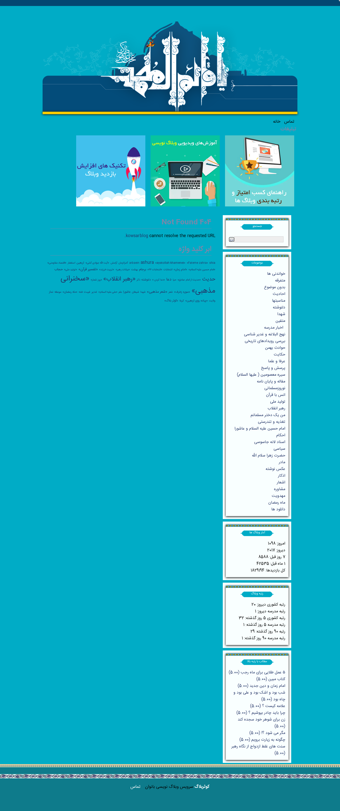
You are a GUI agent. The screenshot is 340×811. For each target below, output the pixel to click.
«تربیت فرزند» (106, 270)
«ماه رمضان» (69, 291)
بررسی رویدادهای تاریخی (265, 341)
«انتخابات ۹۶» (154, 270)
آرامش (114, 263)
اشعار (281, 482)
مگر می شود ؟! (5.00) (267, 733)
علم (120, 292)
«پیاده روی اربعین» (196, 300)
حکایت (279, 354)
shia (212, 262)
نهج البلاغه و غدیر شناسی (264, 334)
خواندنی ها (276, 273)
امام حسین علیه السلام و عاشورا (259, 428)
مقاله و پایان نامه (271, 381)
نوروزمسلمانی (274, 388)
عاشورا (127, 291)
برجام (142, 269)
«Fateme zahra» (197, 263)
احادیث (279, 294)
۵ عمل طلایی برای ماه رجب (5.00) (257, 672)
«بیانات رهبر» (122, 270)
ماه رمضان (276, 502)
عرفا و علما (276, 361)
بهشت (134, 270)
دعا (168, 279)
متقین (280, 321)
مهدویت (278, 496)
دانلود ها (278, 509)
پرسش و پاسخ (273, 368)
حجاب (58, 269)
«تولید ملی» (70, 270)
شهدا (143, 292)
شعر (171, 292)
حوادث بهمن (275, 348)
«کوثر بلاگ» (171, 300)
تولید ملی (277, 401)
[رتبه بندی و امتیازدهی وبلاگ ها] (259, 205)
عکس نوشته (275, 469)
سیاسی (279, 449)
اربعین (80, 262)
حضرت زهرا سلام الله (268, 455)
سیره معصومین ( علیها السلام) (261, 374)
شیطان (135, 292)
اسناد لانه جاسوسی (269, 442)
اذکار (281, 475)
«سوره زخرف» (182, 291)
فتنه (81, 292)
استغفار (71, 263)
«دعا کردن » (158, 280)
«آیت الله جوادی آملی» (97, 263)
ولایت (212, 301)
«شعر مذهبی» (157, 292)
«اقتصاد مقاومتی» (56, 263)
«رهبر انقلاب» (119, 279)
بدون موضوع (274, 287)
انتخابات (168, 270)
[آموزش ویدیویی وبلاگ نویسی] (185, 205)
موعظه (58, 292)
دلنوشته (146, 279)
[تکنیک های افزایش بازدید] (110, 205)
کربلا (181, 301)
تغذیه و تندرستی (271, 422)
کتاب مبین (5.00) (270, 679)
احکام (280, 435)
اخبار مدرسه (273, 327)
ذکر (138, 280)
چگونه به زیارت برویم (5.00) (262, 739)
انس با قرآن (275, 395)
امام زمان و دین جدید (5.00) (261, 686)
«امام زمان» (180, 269)
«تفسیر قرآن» (88, 269)
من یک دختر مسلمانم (268, 415)
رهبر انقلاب (276, 408)
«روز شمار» (96, 280)
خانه (276, 121)
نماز (51, 291)
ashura (147, 262)
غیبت (87, 291)
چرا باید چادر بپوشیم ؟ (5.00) (260, 713)
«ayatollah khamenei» (170, 262)
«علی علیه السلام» (107, 292)
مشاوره (279, 489)
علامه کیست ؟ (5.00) (267, 706)
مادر (282, 462)
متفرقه (280, 280)
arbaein (134, 263)
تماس (289, 121)
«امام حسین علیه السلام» (201, 270)
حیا (174, 280)
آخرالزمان (123, 263)
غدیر (94, 291)
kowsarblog (137, 236)
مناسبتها (278, 300)
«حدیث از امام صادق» (189, 280)
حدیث (208, 279)
